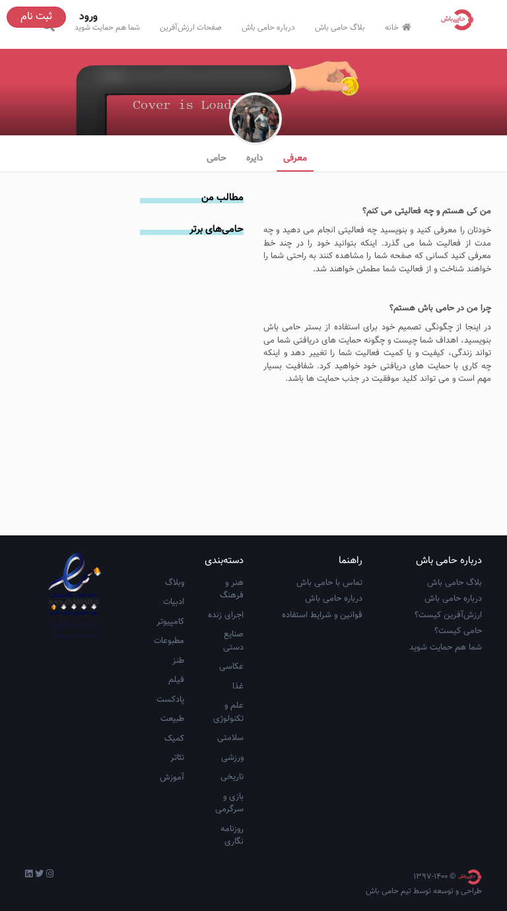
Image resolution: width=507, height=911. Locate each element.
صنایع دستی (233, 641)
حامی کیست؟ (458, 631)
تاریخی (232, 777)
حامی (216, 158)
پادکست (170, 699)
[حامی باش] (461, 19)
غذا (238, 686)
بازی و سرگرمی (229, 803)
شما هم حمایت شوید (107, 28)
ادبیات (173, 602)
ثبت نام (36, 17)
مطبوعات (169, 641)
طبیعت (172, 718)
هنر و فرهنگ (232, 589)
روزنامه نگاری (232, 836)
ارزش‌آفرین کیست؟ (448, 615)
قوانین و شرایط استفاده (322, 615)
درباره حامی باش (268, 28)
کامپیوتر (170, 621)
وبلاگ (174, 583)
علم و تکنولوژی (228, 712)
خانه (392, 28)
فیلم (176, 680)
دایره (254, 158)
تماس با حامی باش (329, 583)
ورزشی (232, 757)
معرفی (295, 158)
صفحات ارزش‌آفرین (191, 28)
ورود (88, 17)
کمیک (174, 738)
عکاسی (231, 666)
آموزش (172, 777)
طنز (178, 660)
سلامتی (230, 738)
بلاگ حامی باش (340, 28)
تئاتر (177, 757)
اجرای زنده (226, 615)
